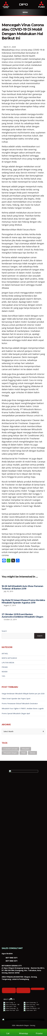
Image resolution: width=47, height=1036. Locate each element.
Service (32, 753)
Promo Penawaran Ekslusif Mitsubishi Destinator (20, 703)
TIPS (3, 676)
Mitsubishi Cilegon (10, 753)
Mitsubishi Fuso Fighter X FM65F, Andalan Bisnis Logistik (23, 708)
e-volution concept (10, 749)
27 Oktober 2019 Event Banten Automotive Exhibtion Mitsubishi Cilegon (22, 615)
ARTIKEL (5, 653)
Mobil (23, 753)
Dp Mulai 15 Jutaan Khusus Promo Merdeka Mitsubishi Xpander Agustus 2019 (23, 601)
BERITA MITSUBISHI (9, 658)
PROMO (5, 667)
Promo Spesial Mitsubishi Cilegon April (16, 713)
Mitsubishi (25, 749)
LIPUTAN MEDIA (8, 662)
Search (4, 631)
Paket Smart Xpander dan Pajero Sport (16, 698)
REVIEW (4, 672)
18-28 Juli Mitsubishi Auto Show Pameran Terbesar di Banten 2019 (22, 587)
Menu (25, 12)
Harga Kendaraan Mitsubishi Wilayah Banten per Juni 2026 (23, 693)
